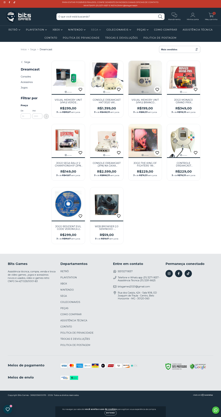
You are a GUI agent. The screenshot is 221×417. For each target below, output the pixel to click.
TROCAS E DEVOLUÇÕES (121, 37)
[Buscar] (160, 17)
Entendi (110, 413)
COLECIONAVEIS (117, 29)
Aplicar (46, 116)
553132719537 (125, 271)
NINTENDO (76, 29)
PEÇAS (142, 29)
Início (24, 49)
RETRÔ (13, 29)
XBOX (57, 29)
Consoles (26, 76)
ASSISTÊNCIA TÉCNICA (198, 29)
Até (34, 110)
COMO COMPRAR (165, 29)
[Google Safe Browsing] (198, 369)
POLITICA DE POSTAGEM (160, 37)
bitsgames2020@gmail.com (134, 286)
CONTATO (50, 37)
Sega (33, 49)
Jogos (24, 87)
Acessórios (27, 82)
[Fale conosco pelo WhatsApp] (215, 410)
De (22, 110)
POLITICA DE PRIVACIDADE (81, 37)
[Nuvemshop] (203, 395)
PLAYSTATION (35, 29)
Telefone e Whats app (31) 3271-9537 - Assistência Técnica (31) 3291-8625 (139, 279)
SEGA (95, 29)
